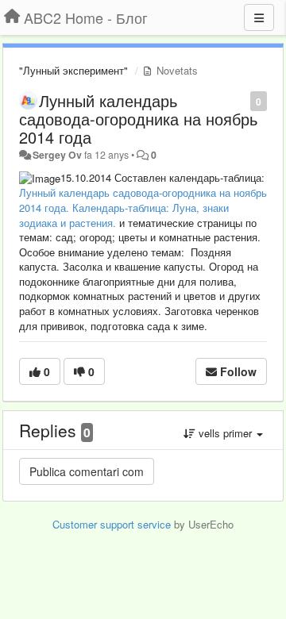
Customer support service (111, 524)
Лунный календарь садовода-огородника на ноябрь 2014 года (138, 118)
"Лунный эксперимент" (73, 70)
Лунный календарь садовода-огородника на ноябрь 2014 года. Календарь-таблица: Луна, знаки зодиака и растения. (143, 207)
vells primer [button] (225, 432)
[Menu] (259, 17)
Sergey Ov (57, 155)
